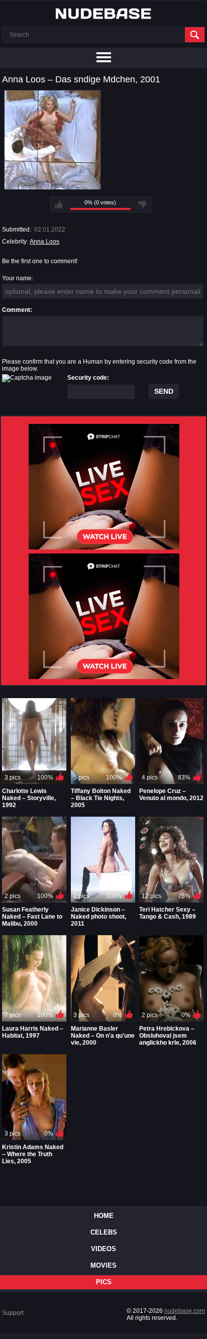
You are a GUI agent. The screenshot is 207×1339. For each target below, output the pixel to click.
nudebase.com (184, 1310)
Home (104, 1215)
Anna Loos (44, 241)
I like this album (58, 204)
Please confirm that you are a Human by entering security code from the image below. (99, 365)
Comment (16, 309)
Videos (103, 1249)
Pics (104, 1282)
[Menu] (103, 57)
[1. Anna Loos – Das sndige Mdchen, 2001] (52, 186)
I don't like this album (142, 204)
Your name (17, 278)
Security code (87, 377)
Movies (103, 1265)
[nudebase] (103, 14)
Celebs (103, 1232)
